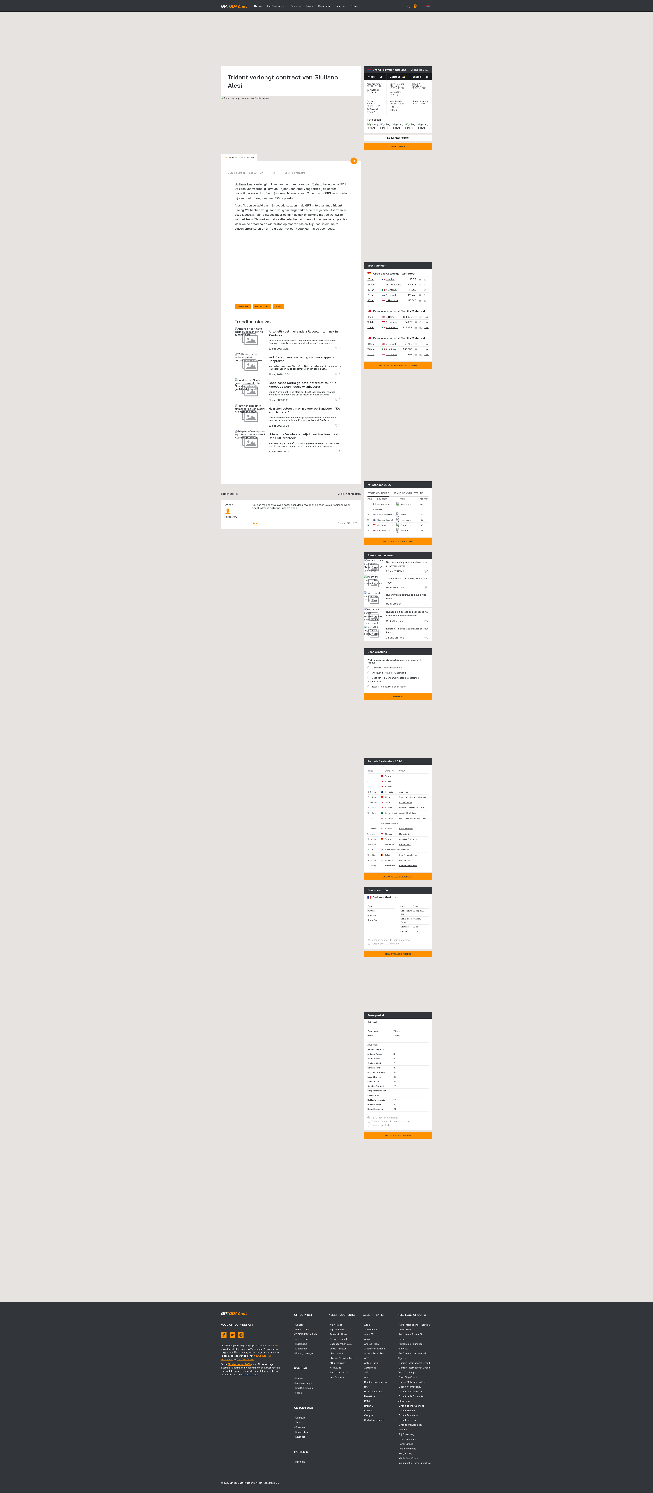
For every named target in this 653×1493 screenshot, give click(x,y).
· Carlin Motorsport (373, 1420)
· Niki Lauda (335, 1367)
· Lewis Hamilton (338, 1348)
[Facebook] (224, 1335)
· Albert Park (404, 1329)
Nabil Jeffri (373, 1081)
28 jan (370, 289)
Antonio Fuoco (374, 1054)
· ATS (366, 1372)
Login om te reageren (349, 493)
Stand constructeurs (408, 493)
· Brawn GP (369, 1405)
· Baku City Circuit (408, 1377)
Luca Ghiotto (374, 1077)
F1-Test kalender (249, 1374)
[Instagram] (241, 1335)
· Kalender (299, 1436)
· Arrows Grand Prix (373, 1353)
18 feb (370, 344)
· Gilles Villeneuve (407, 1439)
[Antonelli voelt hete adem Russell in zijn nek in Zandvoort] (250, 331)
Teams (309, 6)
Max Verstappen (276, 6)
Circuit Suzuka (405, 802)
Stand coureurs (378, 493)
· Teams (298, 1422)
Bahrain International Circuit (391, 311)
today (234, 6)
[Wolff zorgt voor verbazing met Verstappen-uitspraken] (250, 357)
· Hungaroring (405, 1453)
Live (426, 317)
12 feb (370, 322)
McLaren (405, 530)
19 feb (370, 349)
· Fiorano (402, 1429)
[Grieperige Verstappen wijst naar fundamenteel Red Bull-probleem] (250, 434)
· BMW (366, 1401)
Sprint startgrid (398, 84)
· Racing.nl (299, 1461)
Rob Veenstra (298, 172)
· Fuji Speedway (406, 1434)
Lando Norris (383, 530)
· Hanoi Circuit (405, 1443)
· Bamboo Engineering (375, 1381)
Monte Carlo (404, 834)
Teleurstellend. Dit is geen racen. (389, 686)
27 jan (370, 284)
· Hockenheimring (407, 1448)
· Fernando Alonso (338, 1334)
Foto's (354, 6)
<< (239, 157)
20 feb (370, 354)
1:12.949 (371, 92)
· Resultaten (301, 1431)
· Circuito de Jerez (408, 1420)
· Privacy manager (304, 1353)
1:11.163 (394, 110)
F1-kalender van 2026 (239, 1364)
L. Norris (394, 107)
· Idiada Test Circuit (408, 1458)
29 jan (370, 295)
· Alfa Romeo (370, 1329)
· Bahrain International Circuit (414, 1362)
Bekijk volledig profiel (398, 954)
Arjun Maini (372, 1044)
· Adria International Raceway (414, 1324)
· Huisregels (300, 1343)
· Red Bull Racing (303, 1387)
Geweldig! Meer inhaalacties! (387, 667)
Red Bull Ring (405, 844)
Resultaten (324, 6)
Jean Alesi (296, 188)
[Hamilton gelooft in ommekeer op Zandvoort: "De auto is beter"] (250, 408)
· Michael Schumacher (341, 1358)
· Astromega (369, 1367)
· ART (366, 1358)
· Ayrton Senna (337, 1329)
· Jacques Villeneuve (340, 1343)
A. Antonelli (373, 89)
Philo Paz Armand (376, 1072)
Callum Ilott (373, 1095)
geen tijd (395, 94)
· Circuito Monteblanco (410, 1424)
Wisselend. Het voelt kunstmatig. (389, 672)
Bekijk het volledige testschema (398, 365)
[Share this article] (353, 160)
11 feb (370, 317)
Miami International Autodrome (412, 818)
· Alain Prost (335, 1324)
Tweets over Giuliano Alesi (385, 943)
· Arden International (374, 1348)
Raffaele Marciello (376, 1100)
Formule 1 (273, 188)
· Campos (368, 1415)
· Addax (367, 1324)
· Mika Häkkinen (337, 1362)
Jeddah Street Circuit (408, 813)
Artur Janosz (373, 1058)
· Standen (299, 1427)
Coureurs (295, 6)
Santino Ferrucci (375, 1049)
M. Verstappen (393, 284)
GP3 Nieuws (242, 306)
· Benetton (369, 1396)
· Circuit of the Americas (411, 1405)
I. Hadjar (390, 279)
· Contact (299, 1324)
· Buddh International (409, 1386)
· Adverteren (301, 1339)
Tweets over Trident (382, 1125)
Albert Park (404, 792)
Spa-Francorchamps (408, 855)
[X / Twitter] (232, 1335)
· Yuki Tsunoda (336, 1377)
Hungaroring (404, 860)
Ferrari (404, 514)
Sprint (393, 83)
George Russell (385, 520)
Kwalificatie (396, 101)
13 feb (370, 327)
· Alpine (367, 1339)
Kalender (341, 6)
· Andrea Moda (371, 1343)
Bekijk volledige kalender (398, 876)
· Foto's (298, 1392)
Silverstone (404, 850)
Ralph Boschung (375, 1109)
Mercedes (406, 504)
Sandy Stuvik (373, 1067)
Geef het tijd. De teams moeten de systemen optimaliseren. (393, 679)
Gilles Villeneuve (406, 828)
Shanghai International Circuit (412, 797)
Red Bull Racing (245, 1359)
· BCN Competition (373, 1391)
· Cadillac (368, 1410)
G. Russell (395, 91)
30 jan (370, 300)
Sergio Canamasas (376, 1090)
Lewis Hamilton (384, 514)
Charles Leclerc (384, 525)
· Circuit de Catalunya (410, 1391)
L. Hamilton (392, 300)
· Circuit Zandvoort (408, 1415)
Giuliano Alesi (244, 184)
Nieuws (258, 6)
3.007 (235, 516)
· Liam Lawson (336, 1353)
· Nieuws (298, 1378)
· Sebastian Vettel (339, 1372)
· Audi (366, 1377)
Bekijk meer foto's (398, 138)
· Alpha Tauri (369, 1334)
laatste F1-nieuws (269, 1345)
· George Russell (338, 1339)
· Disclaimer (300, 1348)
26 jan (370, 279)
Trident (317, 184)
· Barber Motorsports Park (412, 1381)
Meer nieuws (398, 146)
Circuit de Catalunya (386, 273)
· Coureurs (300, 1417)
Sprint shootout (372, 102)
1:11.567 (371, 112)
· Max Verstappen (303, 1383)
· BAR (366, 1386)
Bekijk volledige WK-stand (398, 541)
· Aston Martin (371, 1362)
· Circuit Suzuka (406, 1410)
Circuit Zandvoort (408, 865)
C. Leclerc (391, 322)
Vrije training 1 (374, 83)
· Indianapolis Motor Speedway (414, 1462)
